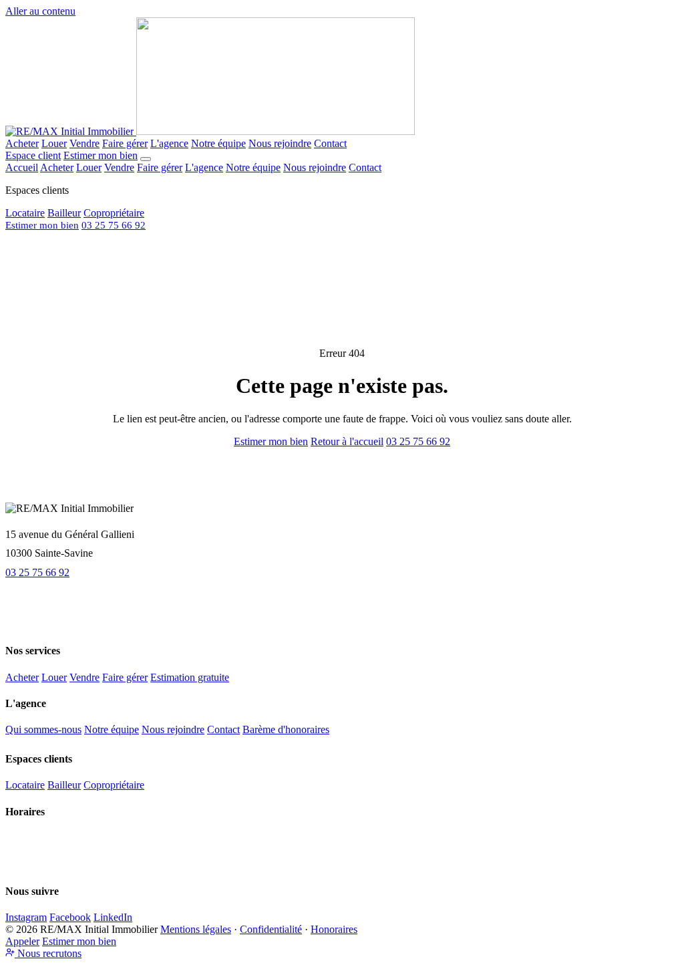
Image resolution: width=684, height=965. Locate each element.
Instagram (26, 917)
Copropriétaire (113, 213)
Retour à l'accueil (347, 441)
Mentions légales (195, 929)
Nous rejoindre (279, 143)
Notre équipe (218, 143)
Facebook (70, 917)
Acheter (22, 143)
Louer (54, 143)
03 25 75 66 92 (113, 225)
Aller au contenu (40, 11)
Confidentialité (271, 929)
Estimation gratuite (189, 677)
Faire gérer (125, 143)
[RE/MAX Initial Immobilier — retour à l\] (210, 131)
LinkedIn (113, 917)
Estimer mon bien (100, 155)
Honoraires (334, 929)
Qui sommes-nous (43, 729)
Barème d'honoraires (285, 729)
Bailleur (64, 213)
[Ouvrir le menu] (145, 159)
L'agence (169, 143)
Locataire (25, 213)
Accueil (21, 167)
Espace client (33, 155)
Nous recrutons (48, 953)
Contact (330, 143)
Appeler (22, 941)
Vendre (84, 143)
